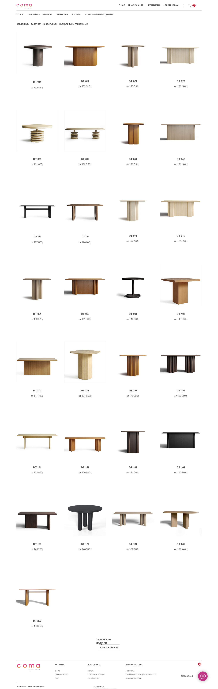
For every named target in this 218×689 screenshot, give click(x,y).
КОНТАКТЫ (130, 671)
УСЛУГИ (91, 671)
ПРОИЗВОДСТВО (61, 674)
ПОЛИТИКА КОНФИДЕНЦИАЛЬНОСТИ (141, 674)
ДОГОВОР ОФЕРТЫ (133, 678)
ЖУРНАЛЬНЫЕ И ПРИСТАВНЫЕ (73, 24)
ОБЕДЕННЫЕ (22, 24)
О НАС (57, 671)
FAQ (56, 678)
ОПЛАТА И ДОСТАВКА (96, 674)
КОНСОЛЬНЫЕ (49, 24)
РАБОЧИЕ (35, 24)
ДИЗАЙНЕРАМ (93, 678)
